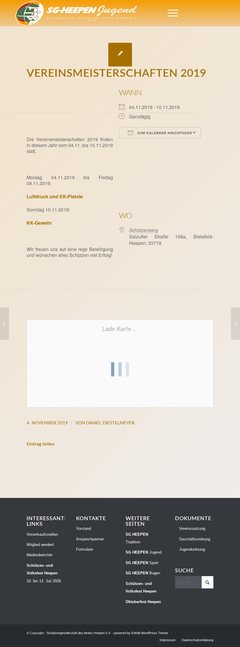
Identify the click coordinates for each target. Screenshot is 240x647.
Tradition (137, 538)
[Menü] (170, 13)
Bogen (143, 573)
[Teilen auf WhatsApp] (120, 462)
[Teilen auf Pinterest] (157, 462)
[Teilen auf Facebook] (45, 462)
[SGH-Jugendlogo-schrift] (76, 13)
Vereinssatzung (191, 528)
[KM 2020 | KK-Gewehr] (235, 324)
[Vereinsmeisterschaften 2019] (120, 54)
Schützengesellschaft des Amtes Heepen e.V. (79, 633)
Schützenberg (143, 230)
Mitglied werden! (40, 544)
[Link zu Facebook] (194, 13)
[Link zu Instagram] (203, 13)
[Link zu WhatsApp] (212, 13)
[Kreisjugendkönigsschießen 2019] (4, 324)
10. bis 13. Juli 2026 (44, 573)
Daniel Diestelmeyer (110, 423)
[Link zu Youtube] (221, 13)
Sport (142, 563)
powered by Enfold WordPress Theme (141, 633)
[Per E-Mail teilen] (194, 462)
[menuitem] (170, 13)
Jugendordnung (191, 549)
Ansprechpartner (90, 539)
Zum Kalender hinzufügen (164, 133)
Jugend (144, 552)
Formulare (84, 549)
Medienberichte (39, 555)
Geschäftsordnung (194, 539)
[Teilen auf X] (82, 462)
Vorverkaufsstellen (42, 534)
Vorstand (83, 528)
